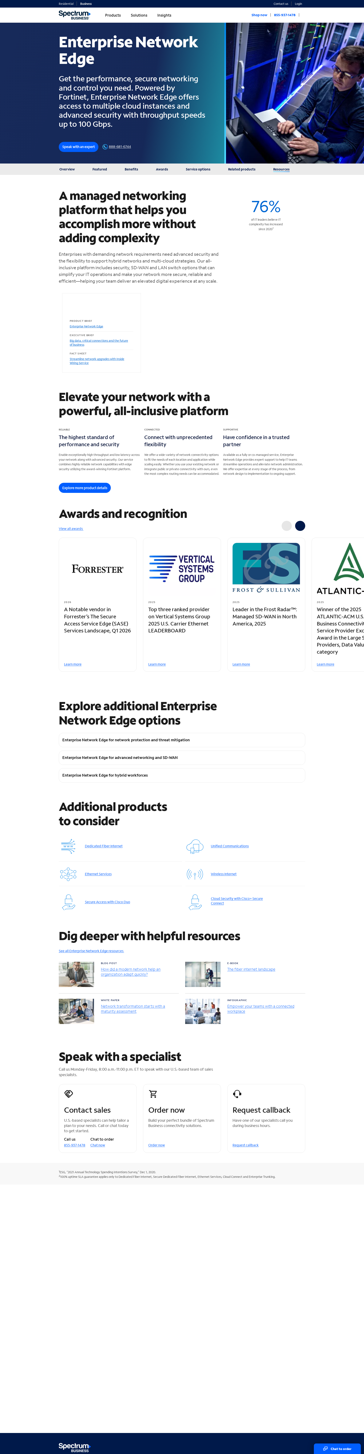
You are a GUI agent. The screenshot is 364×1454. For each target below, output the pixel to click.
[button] (300, 3)
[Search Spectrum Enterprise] (303, 15)
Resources (281, 169)
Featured (99, 169)
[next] (300, 526)
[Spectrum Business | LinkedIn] (292, 1446)
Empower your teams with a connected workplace (260, 1009)
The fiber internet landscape (251, 969)
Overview (67, 169)
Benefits (131, 169)
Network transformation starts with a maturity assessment (133, 1009)
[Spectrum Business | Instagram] (302, 1446)
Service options (198, 169)
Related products (242, 169)
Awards (162, 169)
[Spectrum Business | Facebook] (283, 1446)
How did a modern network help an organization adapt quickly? (131, 972)
